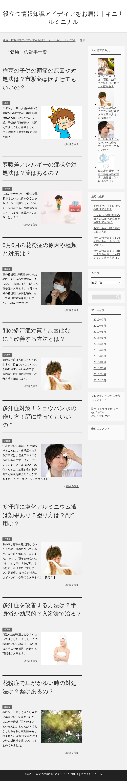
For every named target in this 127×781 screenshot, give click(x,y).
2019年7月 (99, 319)
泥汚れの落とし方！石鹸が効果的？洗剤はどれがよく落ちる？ (108, 81)
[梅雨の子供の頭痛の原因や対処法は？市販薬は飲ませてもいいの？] (61, 136)
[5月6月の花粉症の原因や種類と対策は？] (61, 302)
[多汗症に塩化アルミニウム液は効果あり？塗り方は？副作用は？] (61, 572)
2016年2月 (99, 362)
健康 (6, 103)
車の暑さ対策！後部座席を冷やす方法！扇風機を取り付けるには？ (108, 176)
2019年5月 (99, 331)
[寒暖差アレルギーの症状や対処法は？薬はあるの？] (61, 222)
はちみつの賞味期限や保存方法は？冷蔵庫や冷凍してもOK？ (106, 219)
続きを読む (72, 144)
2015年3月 (99, 380)
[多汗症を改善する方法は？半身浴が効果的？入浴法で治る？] (61, 662)
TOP (41, 40)
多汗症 (7, 354)
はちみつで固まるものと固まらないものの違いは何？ (106, 241)
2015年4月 (99, 374)
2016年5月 (99, 344)
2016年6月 (99, 337)
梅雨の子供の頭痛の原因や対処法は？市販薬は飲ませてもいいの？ (39, 78)
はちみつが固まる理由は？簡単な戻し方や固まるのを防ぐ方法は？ (106, 254)
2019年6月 (99, 325)
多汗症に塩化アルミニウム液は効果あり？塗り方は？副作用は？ (39, 515)
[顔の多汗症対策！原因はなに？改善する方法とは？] (61, 387)
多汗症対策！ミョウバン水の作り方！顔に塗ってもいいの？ (39, 416)
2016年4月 (99, 350)
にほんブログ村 (100, 416)
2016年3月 (99, 356)
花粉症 (7, 188)
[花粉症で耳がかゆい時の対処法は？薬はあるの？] (61, 740)
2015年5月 (99, 368)
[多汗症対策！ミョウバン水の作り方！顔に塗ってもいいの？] (61, 474)
